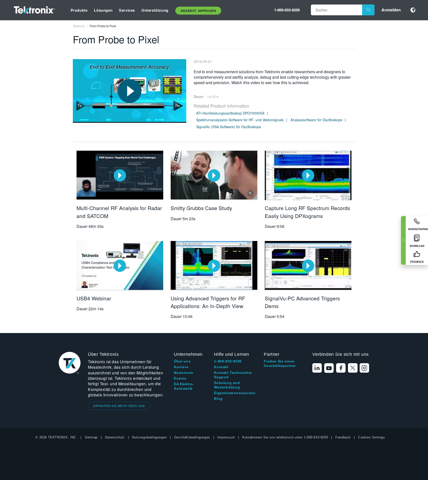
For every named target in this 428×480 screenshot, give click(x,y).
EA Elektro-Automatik (184, 386)
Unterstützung (154, 10)
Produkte (79, 10)
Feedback (343, 437)
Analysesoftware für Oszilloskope (316, 119)
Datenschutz (115, 437)
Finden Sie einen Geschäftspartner (280, 363)
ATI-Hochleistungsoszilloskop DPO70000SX (230, 113)
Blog (218, 399)
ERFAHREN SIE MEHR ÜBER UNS (119, 406)
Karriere (181, 367)
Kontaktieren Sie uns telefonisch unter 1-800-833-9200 (285, 437)
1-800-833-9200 (287, 10)
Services (127, 10)
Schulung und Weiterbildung (227, 385)
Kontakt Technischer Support (233, 375)
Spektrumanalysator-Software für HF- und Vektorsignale (240, 119)
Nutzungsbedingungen (149, 437)
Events (180, 378)
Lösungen (103, 10)
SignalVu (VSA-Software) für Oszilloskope (228, 126)
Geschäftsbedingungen (192, 437)
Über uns (182, 361)
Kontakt (221, 367)
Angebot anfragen (198, 10)
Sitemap (91, 437)
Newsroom (183, 373)
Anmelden (391, 10)
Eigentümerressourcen (234, 393)
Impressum (226, 437)
